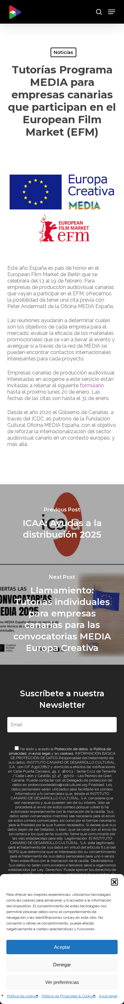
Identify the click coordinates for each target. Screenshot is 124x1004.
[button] (114, 882)
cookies (66, 753)
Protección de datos (71, 749)
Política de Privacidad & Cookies (69, 996)
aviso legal (41, 753)
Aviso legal (108, 996)
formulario (92, 385)
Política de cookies (22, 996)
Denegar (62, 964)
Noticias (63, 52)
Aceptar (62, 947)
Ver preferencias (62, 982)
